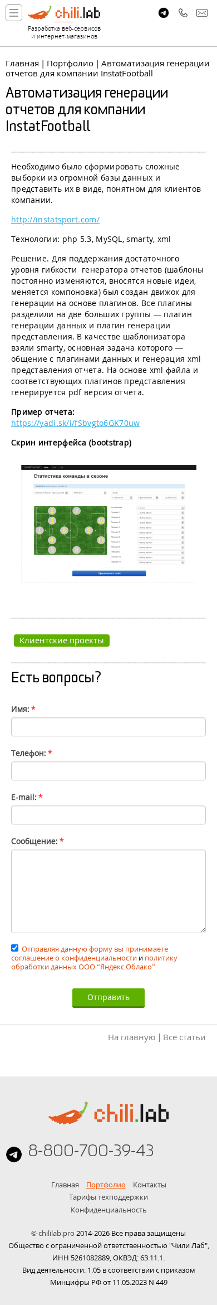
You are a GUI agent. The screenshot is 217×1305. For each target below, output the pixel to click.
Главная (22, 63)
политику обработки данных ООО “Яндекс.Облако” (94, 962)
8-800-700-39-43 (183, 12)
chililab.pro (56, 1233)
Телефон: (31, 753)
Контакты (149, 1185)
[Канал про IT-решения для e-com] (163, 12)
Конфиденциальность (109, 1210)
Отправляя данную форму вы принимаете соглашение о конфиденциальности (89, 953)
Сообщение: (37, 841)
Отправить (108, 997)
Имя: (23, 709)
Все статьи (184, 1036)
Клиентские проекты (61, 640)
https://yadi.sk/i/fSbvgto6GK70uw (75, 423)
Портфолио (70, 63)
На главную (131, 1036)
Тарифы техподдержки (108, 1197)
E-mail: (27, 797)
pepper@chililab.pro (202, 12)
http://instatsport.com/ (55, 219)
